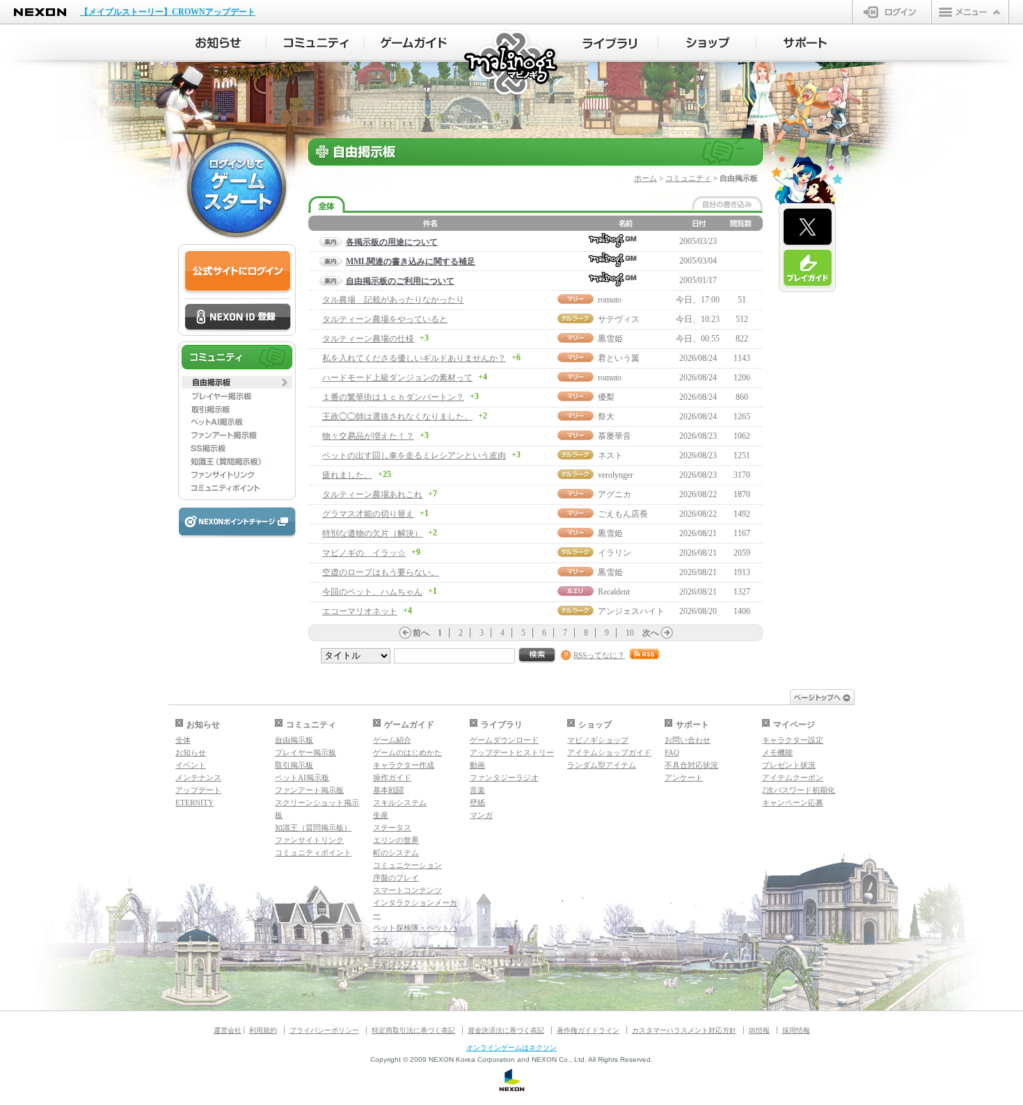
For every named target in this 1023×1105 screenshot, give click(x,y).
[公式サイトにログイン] (238, 271)
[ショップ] (707, 43)
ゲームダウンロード (504, 740)
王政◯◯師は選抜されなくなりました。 (397, 416)
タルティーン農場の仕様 (368, 339)
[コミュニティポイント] (237, 488)
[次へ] (666, 633)
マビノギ (512, 63)
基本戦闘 (388, 790)
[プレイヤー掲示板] (237, 395)
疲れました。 (347, 475)
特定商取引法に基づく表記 (413, 1030)
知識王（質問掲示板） (313, 827)
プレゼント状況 (789, 765)
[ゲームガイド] (414, 43)
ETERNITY (194, 802)
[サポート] (805, 43)
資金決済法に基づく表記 (506, 1030)
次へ (650, 633)
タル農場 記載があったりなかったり (393, 300)
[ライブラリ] (609, 43)
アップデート (198, 790)
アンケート (684, 777)
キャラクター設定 (792, 740)
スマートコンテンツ (407, 890)
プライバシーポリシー (324, 1030)
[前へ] (405, 633)
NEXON (40, 12)
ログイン (891, 12)
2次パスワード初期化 (798, 790)
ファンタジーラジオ (504, 777)
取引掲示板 (294, 765)
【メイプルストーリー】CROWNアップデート (167, 12)
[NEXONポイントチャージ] (236, 522)
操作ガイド (392, 777)
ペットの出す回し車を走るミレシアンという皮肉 (414, 455)
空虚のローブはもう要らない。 (380, 572)
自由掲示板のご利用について (400, 281)
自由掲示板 (294, 740)
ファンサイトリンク (309, 840)
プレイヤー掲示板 (305, 752)
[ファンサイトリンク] (237, 475)
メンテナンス (198, 777)
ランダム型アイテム (601, 765)
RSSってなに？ (599, 655)
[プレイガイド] (807, 268)
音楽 (477, 790)
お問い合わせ (688, 740)
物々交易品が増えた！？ (368, 436)
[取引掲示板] (237, 409)
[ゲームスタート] (236, 187)
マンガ (481, 815)
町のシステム (396, 852)
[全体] (326, 204)
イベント (190, 765)
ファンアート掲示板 (309, 790)
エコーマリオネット (359, 611)
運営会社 (227, 1030)
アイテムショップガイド (609, 752)
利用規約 (263, 1030)
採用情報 (796, 1030)
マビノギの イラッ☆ (364, 553)
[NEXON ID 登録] (238, 317)
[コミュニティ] (316, 43)
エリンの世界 (396, 840)
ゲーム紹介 (392, 740)
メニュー (970, 12)
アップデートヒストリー (512, 752)
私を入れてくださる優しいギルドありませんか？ (414, 358)
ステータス (392, 827)
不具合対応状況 (691, 765)
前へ (421, 633)
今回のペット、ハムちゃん (372, 592)
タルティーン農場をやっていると (384, 319)
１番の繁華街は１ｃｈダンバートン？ (393, 397)
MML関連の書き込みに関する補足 (410, 261)
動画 (477, 765)
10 (630, 633)
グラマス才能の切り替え (368, 514)
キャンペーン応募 (792, 802)
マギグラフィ (396, 965)
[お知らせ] (217, 43)
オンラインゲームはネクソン (511, 1047)
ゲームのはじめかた (407, 752)
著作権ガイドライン (588, 1030)
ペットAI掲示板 (302, 777)
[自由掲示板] (237, 382)
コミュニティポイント (313, 852)
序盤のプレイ (396, 877)
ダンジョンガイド (403, 953)
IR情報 (759, 1030)
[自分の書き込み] (727, 203)
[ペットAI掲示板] (237, 422)
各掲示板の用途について (392, 242)
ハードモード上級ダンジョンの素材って (397, 377)
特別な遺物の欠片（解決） (372, 533)
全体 (183, 740)
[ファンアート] (237, 435)
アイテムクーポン (792, 777)
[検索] (537, 655)
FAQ (672, 752)
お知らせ (190, 752)
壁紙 (477, 802)
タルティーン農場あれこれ (372, 494)
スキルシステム (400, 802)
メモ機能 (777, 752)
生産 (380, 815)
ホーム (645, 178)
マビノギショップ (597, 740)
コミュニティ (688, 178)
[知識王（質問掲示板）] (237, 461)
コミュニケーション (407, 865)
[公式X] (807, 227)
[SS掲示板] (237, 448)
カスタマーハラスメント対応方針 (684, 1030)
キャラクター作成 (403, 765)
